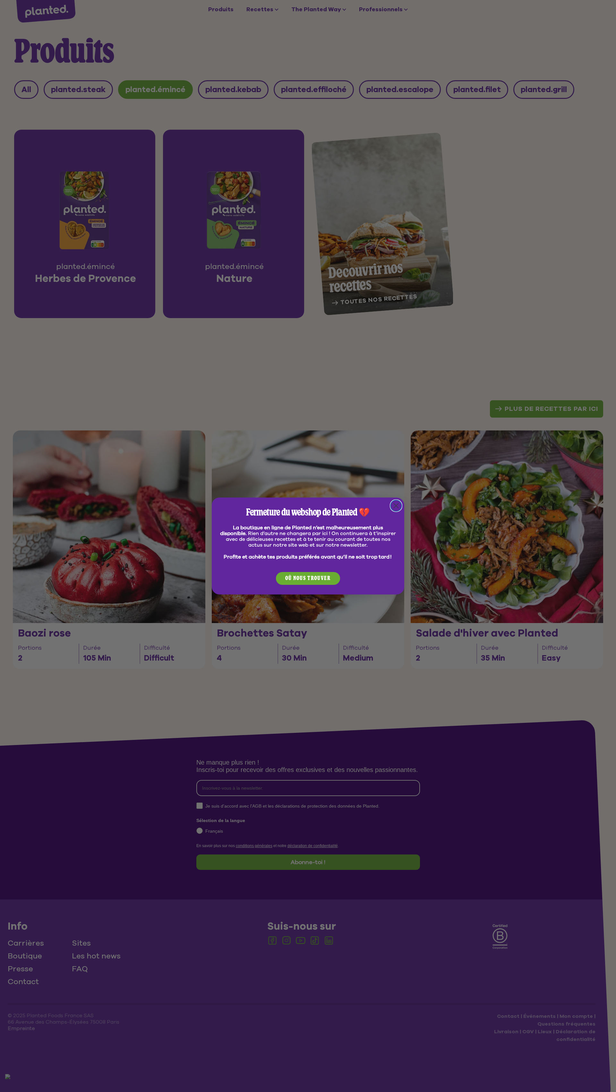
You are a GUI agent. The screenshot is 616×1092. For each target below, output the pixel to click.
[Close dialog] (396, 505)
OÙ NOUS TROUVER (308, 578)
